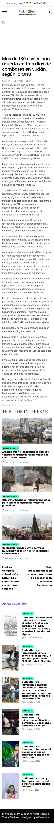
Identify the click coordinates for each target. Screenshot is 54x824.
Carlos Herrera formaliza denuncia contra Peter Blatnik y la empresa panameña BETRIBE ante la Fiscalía (36, 655)
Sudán (14, 405)
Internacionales (10, 448)
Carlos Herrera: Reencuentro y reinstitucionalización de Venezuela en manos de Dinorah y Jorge (36, 720)
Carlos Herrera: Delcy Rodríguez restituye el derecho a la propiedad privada (36, 782)
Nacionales (27, 614)
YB (30, 81)
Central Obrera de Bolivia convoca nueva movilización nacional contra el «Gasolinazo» (25, 550)
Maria (27, 462)
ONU (9, 405)
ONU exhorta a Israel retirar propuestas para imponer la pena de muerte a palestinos (26, 502)
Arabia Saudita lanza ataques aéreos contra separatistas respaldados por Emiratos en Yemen (25, 454)
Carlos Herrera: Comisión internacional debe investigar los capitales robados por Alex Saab (36, 752)
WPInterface (42, 817)
